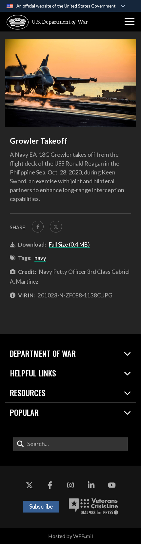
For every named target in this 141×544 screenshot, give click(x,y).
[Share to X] (56, 226)
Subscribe (41, 506)
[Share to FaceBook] (38, 226)
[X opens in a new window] (29, 485)
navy (40, 257)
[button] (129, 21)
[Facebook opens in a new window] (50, 485)
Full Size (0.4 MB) (69, 244)
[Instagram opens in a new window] (70, 485)
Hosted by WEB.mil (70, 536)
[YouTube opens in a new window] (112, 485)
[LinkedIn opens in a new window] (91, 485)
